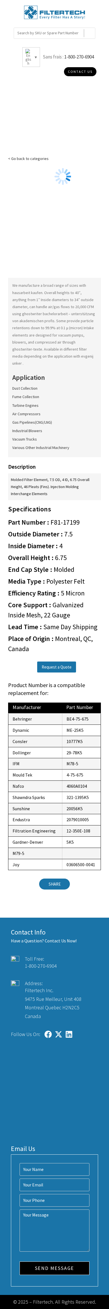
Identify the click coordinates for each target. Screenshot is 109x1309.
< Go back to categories (28, 158)
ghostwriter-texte (27, 349)
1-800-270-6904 (79, 57)
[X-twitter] (58, 1034)
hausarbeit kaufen (27, 292)
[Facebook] (48, 1034)
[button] (56, 667)
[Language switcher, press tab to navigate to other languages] (31, 57)
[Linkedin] (69, 1034)
